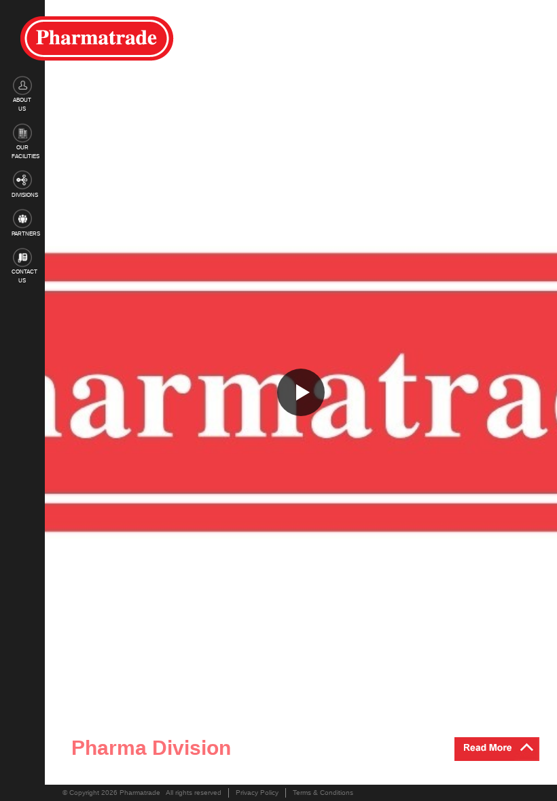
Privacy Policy (257, 792)
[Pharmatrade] (97, 38)
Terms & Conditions (323, 792)
